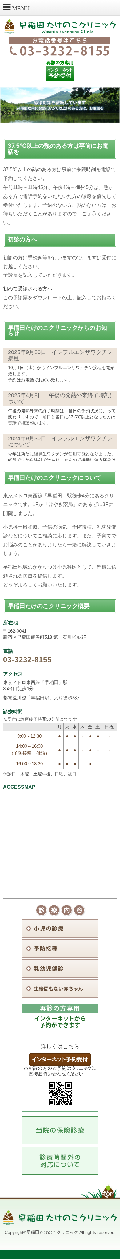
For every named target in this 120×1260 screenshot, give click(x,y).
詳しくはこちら (60, 1046)
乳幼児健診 (60, 968)
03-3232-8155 (27, 659)
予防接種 (60, 948)
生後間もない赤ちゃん (60, 988)
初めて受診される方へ (27, 288)
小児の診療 (60, 928)
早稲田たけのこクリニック (52, 1232)
